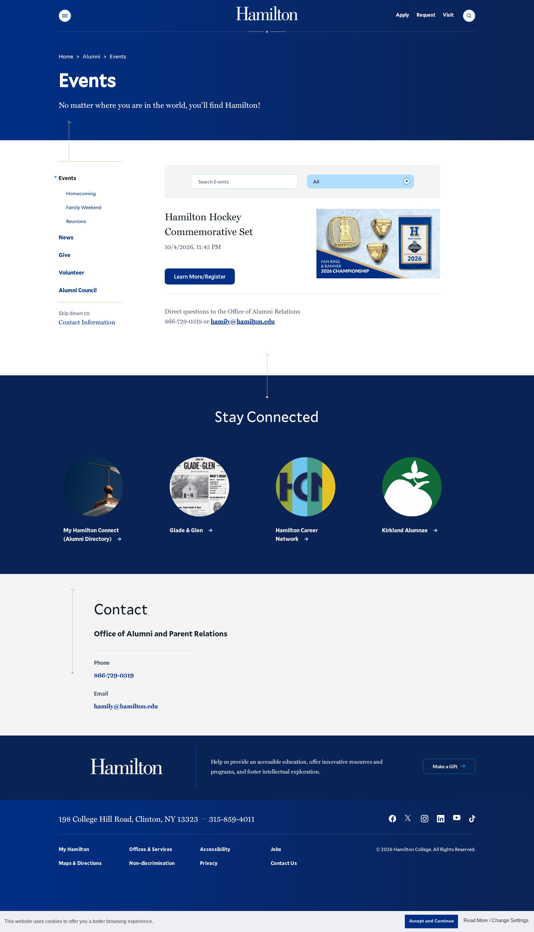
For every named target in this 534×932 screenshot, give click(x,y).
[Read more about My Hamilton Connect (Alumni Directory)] (93, 487)
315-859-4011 (232, 818)
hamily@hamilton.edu (243, 321)
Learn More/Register (200, 276)
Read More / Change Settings (496, 920)
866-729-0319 (114, 675)
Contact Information (87, 322)
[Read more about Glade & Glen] (200, 487)
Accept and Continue (431, 920)
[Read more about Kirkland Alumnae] (412, 487)
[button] (65, 15)
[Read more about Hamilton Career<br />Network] (306, 487)
